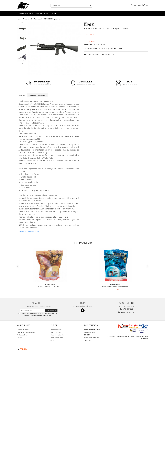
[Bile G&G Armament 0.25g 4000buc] (50, 265)
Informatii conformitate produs (29, 231)
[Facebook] (83, 310)
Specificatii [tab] (32, 95)
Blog (46, 13)
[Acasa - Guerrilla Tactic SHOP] (28, 6)
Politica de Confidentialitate (41, 316)
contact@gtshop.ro (127, 312)
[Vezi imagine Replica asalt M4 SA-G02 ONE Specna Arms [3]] (21, 57)
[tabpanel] (54, 48)
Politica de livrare (22, 335)
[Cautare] (90, 6)
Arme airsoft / (28, 19)
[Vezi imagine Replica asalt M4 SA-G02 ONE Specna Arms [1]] (21, 38)
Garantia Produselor (57, 335)
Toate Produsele (24, 13)
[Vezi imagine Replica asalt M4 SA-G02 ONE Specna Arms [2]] (21, 48)
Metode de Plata (56, 330)
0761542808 (127, 309)
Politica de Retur (56, 332)
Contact (53, 13)
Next (21, 63)
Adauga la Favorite (92, 54)
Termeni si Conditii (23, 330)
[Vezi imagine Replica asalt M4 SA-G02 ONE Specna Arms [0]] (21, 28)
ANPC (52, 340)
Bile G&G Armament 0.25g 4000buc (49, 286)
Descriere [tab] (22, 96)
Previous (21, 23)
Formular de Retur (57, 338)
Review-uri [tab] (42, 95)
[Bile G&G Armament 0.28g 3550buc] (115, 265)
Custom (38, 13)
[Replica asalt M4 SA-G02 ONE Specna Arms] (54, 48)
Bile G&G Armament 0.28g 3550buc (115, 286)
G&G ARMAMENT (49, 284)
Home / (20, 19)
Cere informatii (109, 54)
